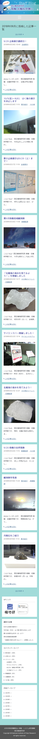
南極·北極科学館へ (22, 8)
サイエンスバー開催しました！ (19, 333)
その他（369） (10, 680)
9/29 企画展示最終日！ (15, 41)
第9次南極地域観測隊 (14, 218)
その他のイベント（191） (14, 670)
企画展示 (25, 44)
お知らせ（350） (10, 656)
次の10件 (18, 34)
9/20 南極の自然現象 (14, 447)
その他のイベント (28, 279)
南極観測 (24, 222)
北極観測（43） (10, 677)
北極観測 (8, 282)
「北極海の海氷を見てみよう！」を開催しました (17, 274)
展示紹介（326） (10, 653)
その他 (32, 104)
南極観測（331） (10, 673)
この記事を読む (10, 90)
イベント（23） (10, 659)
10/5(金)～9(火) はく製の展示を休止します (19, 100)
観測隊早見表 (10, 477)
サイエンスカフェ (28, 336)
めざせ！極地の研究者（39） (16, 667)
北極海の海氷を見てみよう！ (18, 387)
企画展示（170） (12, 662)
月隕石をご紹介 (11, 535)
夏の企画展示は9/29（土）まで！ (18, 160)
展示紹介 (24, 104)
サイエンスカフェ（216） (14, 665)
